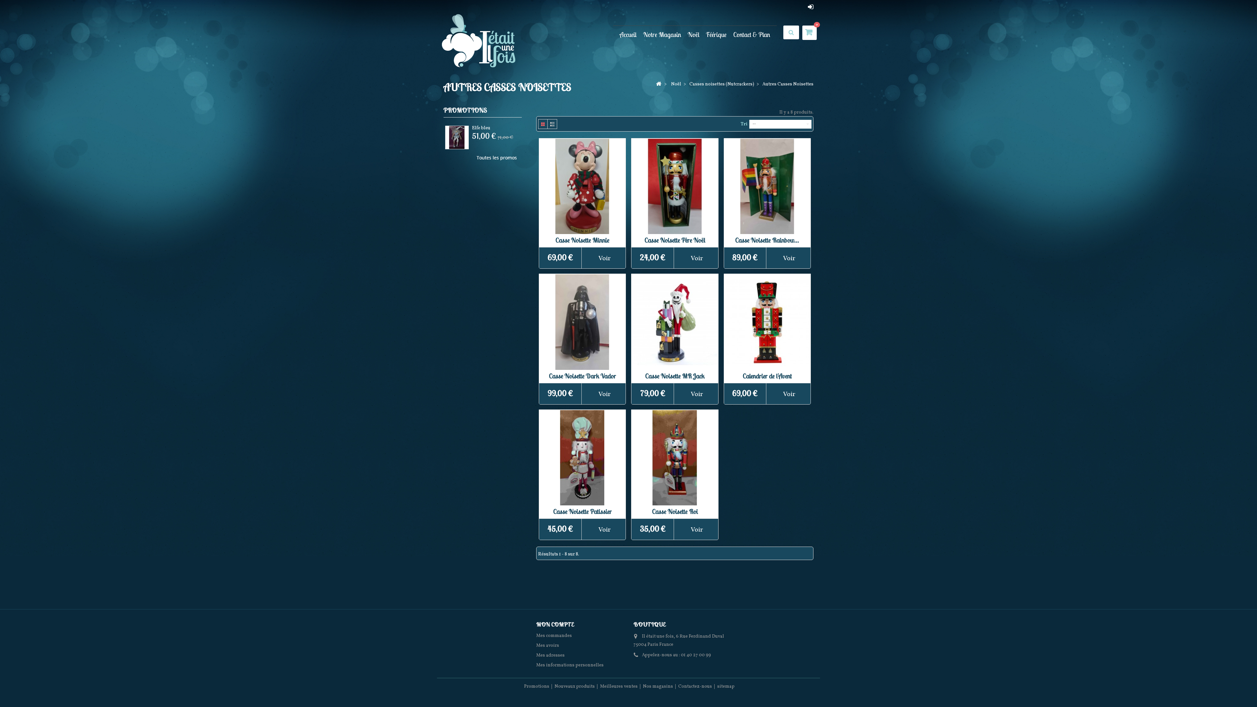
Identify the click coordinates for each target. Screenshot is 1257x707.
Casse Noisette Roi (675, 511)
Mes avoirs (547, 646)
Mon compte (555, 624)
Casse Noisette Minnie (583, 240)
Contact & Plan (751, 34)
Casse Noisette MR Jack (675, 376)
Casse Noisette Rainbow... (767, 240)
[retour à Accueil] (658, 85)
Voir (604, 258)
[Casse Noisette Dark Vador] (582, 322)
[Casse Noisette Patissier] (582, 457)
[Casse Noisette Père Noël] (675, 186)
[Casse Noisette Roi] (675, 457)
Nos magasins (658, 686)
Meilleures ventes (619, 686)
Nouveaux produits (575, 686)
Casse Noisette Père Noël (675, 240)
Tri (743, 124)
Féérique (716, 34)
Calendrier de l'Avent (767, 376)
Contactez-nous (695, 686)
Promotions (465, 110)
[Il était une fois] (479, 41)
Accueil (628, 34)
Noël (694, 34)
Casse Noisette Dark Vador (582, 376)
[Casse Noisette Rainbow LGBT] (767, 186)
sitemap (726, 686)
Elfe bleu (481, 128)
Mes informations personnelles (570, 665)
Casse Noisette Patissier (582, 511)
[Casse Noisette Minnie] (582, 186)
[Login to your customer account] (811, 7)
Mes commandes (554, 636)
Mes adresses (550, 655)
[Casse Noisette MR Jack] (675, 322)
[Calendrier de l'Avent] (767, 322)
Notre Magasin (662, 34)
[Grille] (543, 124)
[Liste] (552, 124)
